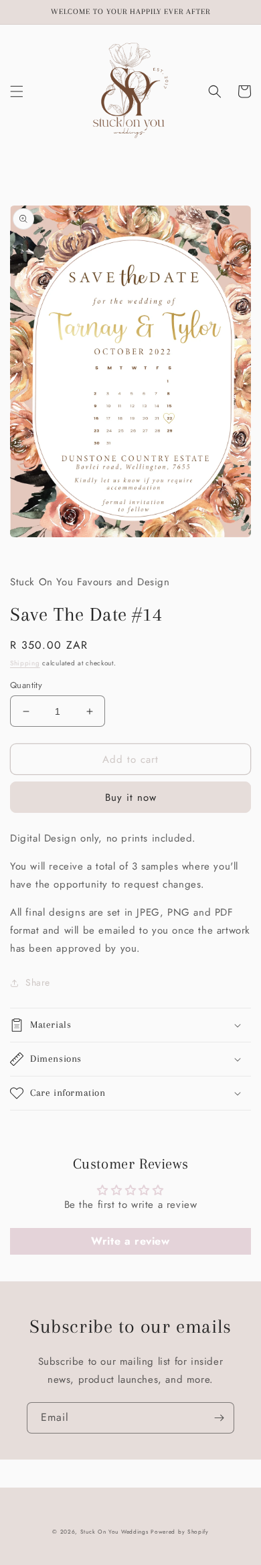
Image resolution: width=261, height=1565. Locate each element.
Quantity (26, 685)
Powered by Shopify (180, 1532)
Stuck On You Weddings (114, 1532)
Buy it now (131, 797)
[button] (16, 91)
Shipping (25, 663)
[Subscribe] (219, 1418)
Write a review (130, 1241)
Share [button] (37, 982)
